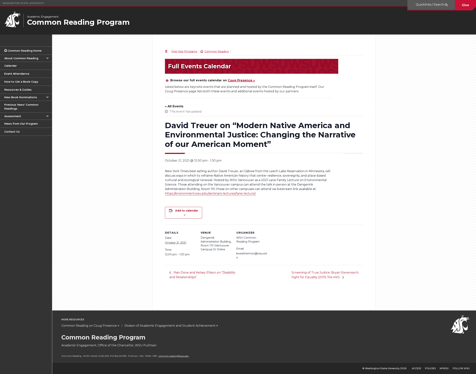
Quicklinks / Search (430, 4)
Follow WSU (461, 368)
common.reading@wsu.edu (174, 356)
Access (416, 368)
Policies (430, 368)
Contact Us (12, 131)
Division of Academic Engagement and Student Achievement (170, 325)
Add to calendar (186, 210)
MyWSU (444, 368)
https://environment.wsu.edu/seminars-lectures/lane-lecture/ (210, 193)
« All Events (174, 106)
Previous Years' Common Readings (21, 106)
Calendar (10, 65)
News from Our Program (21, 123)
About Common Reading (21, 58)
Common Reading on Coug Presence (89, 325)
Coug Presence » (241, 80)
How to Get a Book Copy (21, 81)
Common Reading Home (24, 50)
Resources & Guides (18, 89)
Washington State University (23, 3)
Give (465, 5)
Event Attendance (16, 73)
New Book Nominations (20, 97)
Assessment (12, 116)
